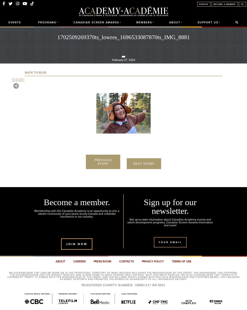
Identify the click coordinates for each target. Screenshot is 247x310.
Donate (203, 4)
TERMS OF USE (181, 261)
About (174, 22)
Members (144, 22)
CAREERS (79, 261)
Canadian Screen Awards (96, 22)
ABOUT (60, 261)
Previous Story (103, 161)
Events (14, 22)
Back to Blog (35, 72)
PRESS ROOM (102, 261)
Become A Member (225, 4)
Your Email (170, 242)
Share (18, 80)
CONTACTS (126, 261)
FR (242, 4)
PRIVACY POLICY (153, 261)
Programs (47, 22)
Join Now (77, 244)
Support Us (208, 22)
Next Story (143, 163)
